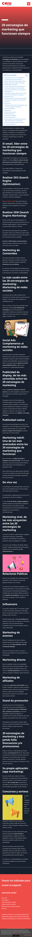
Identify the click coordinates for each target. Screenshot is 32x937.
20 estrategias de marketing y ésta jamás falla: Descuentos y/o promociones (15, 119)
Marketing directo (9, 113)
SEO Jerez (4, 898)
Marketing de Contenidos (11, 84)
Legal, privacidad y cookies (9, 902)
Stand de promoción (10, 117)
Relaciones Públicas (10, 108)
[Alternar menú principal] (28, 3)
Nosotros (4, 908)
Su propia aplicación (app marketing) (14, 122)
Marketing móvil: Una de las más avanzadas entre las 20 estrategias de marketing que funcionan (16, 100)
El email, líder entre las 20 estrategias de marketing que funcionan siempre (15, 78)
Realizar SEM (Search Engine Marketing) (14, 83)
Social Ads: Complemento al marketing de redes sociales (15, 90)
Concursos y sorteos (10, 124)
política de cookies (17, 933)
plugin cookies (27, 935)
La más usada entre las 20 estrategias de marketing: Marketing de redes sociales (15, 87)
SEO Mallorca (5, 900)
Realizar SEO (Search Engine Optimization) (15, 81)
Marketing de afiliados (10, 115)
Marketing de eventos (10, 112)
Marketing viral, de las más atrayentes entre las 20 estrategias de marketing (16, 105)
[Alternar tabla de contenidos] (26, 75)
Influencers (8, 110)
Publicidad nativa (9, 96)
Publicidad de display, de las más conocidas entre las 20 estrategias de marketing (15, 94)
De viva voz (8, 103)
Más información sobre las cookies (11, 906)
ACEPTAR (16, 935)
